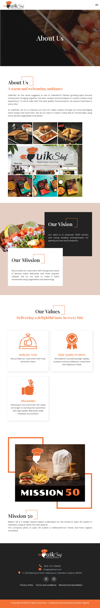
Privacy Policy (26, 585)
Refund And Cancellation (70, 585)
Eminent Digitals (81, 602)
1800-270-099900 (52, 566)
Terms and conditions (46, 585)
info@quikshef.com (52, 569)
